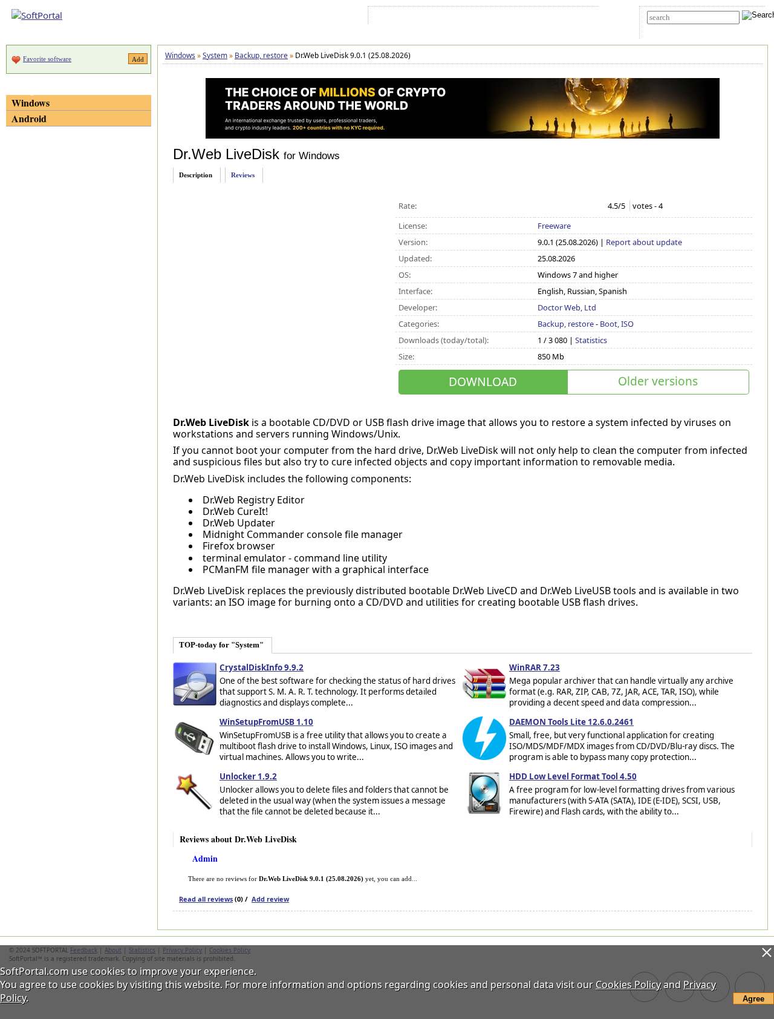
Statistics (591, 340)
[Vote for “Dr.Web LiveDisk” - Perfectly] (594, 206)
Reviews (243, 175)
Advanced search (675, 28)
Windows (30, 103)
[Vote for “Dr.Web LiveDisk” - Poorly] (556, 206)
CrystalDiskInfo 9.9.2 (262, 667)
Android (29, 118)
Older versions (658, 381)
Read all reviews (206, 898)
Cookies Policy (628, 984)
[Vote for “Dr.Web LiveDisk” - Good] (582, 206)
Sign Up (427, 17)
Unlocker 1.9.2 (248, 776)
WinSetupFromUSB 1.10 (266, 721)
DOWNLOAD (483, 381)
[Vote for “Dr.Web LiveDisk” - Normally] (569, 206)
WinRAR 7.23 (534, 667)
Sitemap (465, 17)
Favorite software (47, 58)
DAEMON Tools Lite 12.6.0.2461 (571, 721)
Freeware (554, 225)
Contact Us (505, 17)
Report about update (644, 242)
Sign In (392, 17)
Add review (270, 898)
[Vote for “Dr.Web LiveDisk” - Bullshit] (544, 206)
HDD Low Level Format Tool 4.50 (573, 776)
